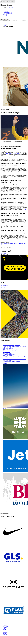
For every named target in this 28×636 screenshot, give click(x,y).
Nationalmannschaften (7, 12)
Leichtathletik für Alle (7, 13)
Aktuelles (5, 10)
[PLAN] (14, 622)
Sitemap (4, 628)
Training (5, 14)
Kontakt (4, 625)
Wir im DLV (5, 15)
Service (4, 17)
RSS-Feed (5, 629)
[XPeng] (14, 596)
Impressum (5, 626)
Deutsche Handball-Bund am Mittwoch (14, 153)
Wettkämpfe (5, 11)
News (4, 25)
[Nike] (14, 544)
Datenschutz (5, 627)
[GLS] (14, 570)
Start (4, 22)
